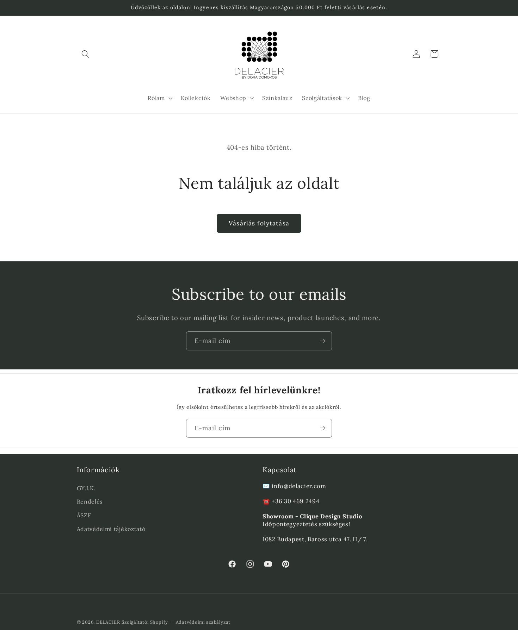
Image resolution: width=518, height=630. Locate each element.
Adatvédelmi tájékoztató (111, 528)
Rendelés (90, 501)
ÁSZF (84, 515)
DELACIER (108, 622)
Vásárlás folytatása (259, 223)
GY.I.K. (86, 487)
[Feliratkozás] (323, 340)
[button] (86, 54)
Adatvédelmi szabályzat (203, 622)
